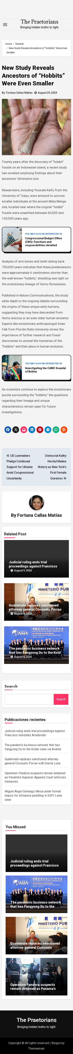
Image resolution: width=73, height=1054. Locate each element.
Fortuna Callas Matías (19, 92)
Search (11, 686)
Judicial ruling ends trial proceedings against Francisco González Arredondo (33, 566)
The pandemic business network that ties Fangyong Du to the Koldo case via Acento (36, 652)
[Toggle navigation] (5, 24)
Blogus (56, 1043)
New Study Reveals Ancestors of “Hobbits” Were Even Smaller (33, 75)
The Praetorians (39, 21)
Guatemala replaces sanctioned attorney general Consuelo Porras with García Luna (35, 609)
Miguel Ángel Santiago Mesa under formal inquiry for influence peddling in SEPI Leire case (33, 795)
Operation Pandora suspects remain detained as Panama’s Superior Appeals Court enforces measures (35, 777)
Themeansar (36, 1048)
